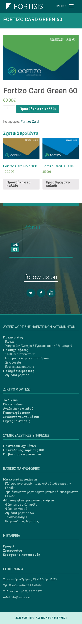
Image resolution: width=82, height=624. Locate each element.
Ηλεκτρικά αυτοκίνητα (20, 479)
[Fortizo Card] (9, 605)
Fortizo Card (30, 122)
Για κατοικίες (13, 337)
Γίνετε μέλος (12, 404)
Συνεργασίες (12, 550)
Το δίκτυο (10, 400)
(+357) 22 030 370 (31, 591)
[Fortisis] (24, 5)
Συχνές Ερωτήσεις (16, 421)
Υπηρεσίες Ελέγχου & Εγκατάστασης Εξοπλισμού (38, 345)
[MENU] (71, 6)
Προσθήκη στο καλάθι (38, 109)
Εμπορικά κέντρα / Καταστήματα (27, 358)
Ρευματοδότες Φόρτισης (22, 521)
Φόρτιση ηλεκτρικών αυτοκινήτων (28, 500)
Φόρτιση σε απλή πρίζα (21, 504)
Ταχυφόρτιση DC (16, 517)
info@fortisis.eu (20, 597)
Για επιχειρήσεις (15, 350)
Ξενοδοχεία (13, 362)
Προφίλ (8, 546)
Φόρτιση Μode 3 (16, 508)
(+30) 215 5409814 (30, 585)
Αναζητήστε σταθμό (18, 408)
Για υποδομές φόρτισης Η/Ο (23, 450)
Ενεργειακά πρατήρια (19, 366)
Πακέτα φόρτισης (16, 412)
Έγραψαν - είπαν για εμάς (21, 554)
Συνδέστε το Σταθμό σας (21, 417)
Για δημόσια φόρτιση (18, 371)
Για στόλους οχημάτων (19, 446)
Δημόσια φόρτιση (17, 375)
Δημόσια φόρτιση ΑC (19, 513)
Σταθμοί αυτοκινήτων (20, 354)
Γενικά (9, 341)
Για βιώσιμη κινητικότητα (22, 454)
